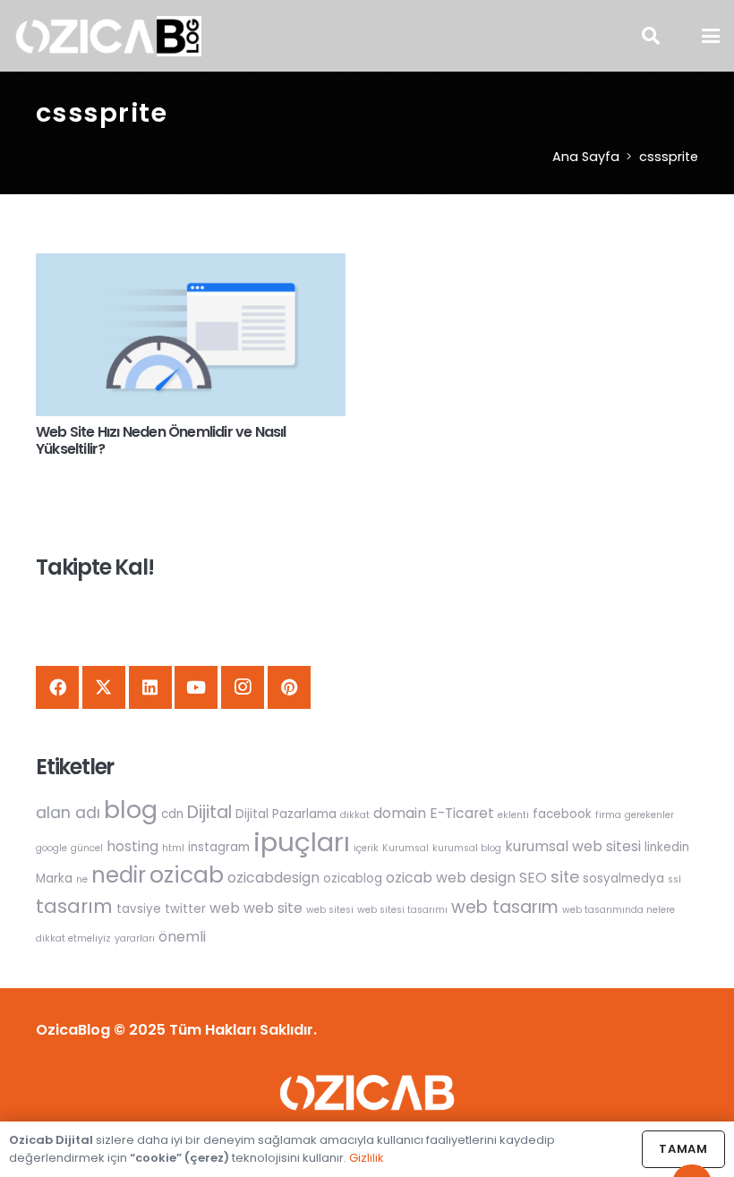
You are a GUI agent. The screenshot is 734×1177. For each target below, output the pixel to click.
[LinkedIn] (150, 687)
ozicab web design (451, 877)
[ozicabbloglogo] (107, 36)
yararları (135, 938)
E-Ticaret (462, 813)
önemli (182, 936)
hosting (132, 846)
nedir (118, 875)
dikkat (355, 815)
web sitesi (330, 910)
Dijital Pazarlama (286, 814)
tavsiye (138, 908)
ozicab (186, 875)
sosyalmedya (623, 878)
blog (131, 809)
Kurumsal (405, 848)
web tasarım (505, 907)
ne (82, 879)
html (173, 848)
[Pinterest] (289, 687)
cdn (172, 814)
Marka (54, 878)
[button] (650, 35)
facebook (562, 814)
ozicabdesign (273, 877)
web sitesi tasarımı (402, 910)
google (51, 848)
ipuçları (301, 841)
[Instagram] (242, 687)
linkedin (666, 847)
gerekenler (649, 815)
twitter (185, 908)
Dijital (209, 812)
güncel (87, 848)
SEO (533, 877)
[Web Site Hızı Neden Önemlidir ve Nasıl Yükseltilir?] (191, 334)
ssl (674, 879)
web (224, 908)
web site (273, 908)
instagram (219, 847)
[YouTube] (196, 687)
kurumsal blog (466, 848)
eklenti (513, 815)
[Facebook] (57, 687)
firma (608, 815)
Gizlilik (366, 1157)
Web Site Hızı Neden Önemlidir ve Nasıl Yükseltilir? (161, 440)
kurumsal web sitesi (573, 846)
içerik (366, 848)
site (564, 877)
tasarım (74, 906)
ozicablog (352, 878)
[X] (103, 687)
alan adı (68, 812)
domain (399, 813)
